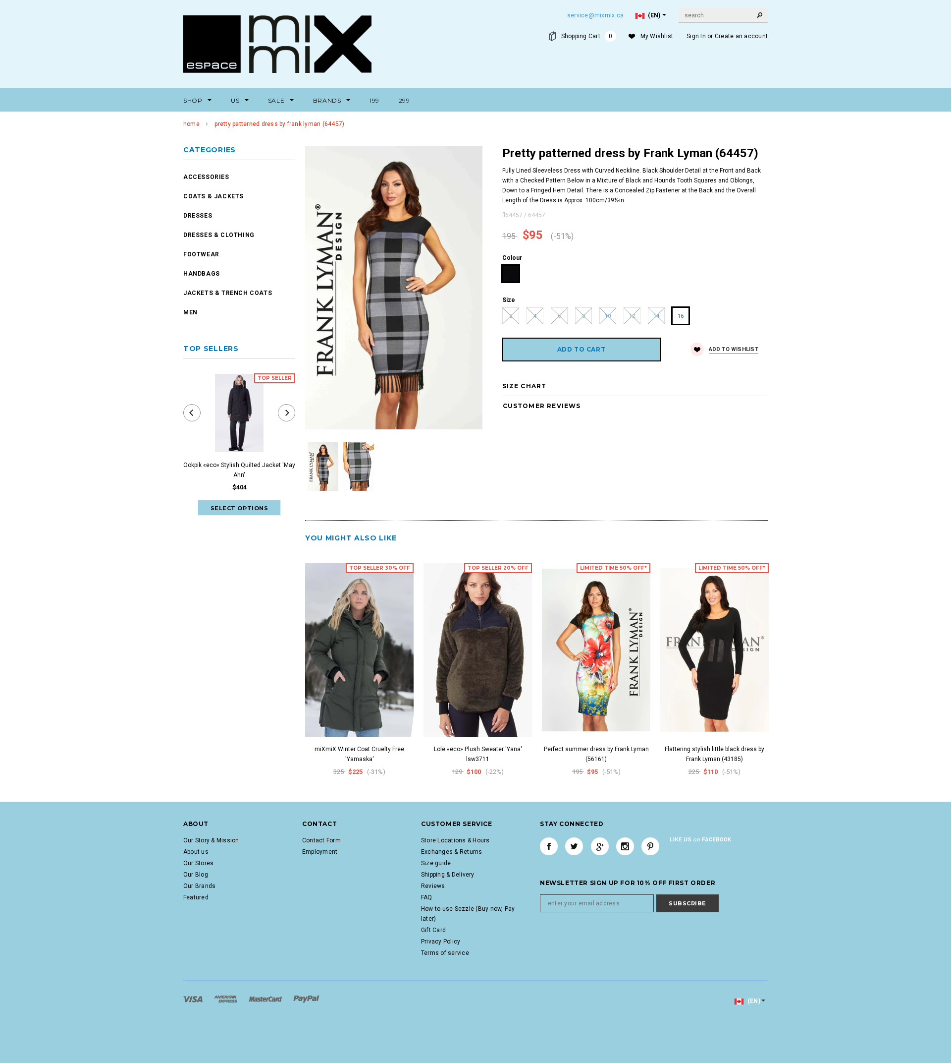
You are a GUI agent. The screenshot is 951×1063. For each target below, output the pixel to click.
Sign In (696, 36)
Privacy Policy (440, 941)
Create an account (741, 36)
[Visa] (193, 998)
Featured (196, 897)
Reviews (433, 886)
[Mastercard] (266, 998)
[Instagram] (625, 846)
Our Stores (198, 863)
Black (511, 274)
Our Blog (195, 874)
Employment (319, 851)
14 (656, 316)
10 (608, 316)
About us (196, 851)
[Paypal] (306, 998)
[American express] (226, 998)
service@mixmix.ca (595, 15)
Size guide (436, 863)
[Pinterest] (650, 846)
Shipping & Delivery (448, 874)
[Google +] (600, 846)
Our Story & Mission (211, 840)
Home (191, 123)
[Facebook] (549, 846)
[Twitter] (574, 846)
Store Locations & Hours (455, 840)
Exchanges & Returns (451, 851)
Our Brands (199, 886)
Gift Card (433, 930)
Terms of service (445, 952)
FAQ (426, 897)
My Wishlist (657, 36)
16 (681, 316)
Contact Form (321, 840)
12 (632, 316)
